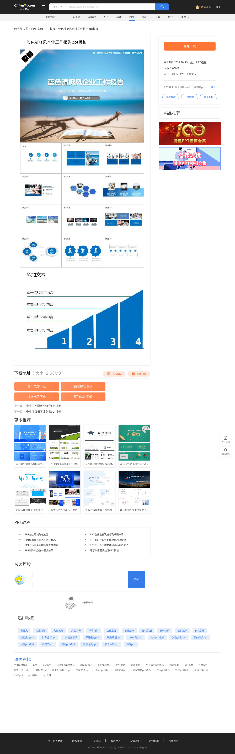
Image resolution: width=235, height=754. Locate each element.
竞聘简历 (164, 630)
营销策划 (182, 630)
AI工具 (77, 17)
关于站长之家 (55, 740)
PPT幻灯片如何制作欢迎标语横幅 (108, 539)
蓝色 (166, 74)
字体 (119, 17)
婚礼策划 (147, 630)
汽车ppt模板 (157, 637)
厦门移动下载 (83, 396)
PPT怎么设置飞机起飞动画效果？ (108, 534)
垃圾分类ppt (90, 644)
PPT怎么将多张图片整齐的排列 (41, 545)
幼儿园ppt (86, 665)
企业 (182, 74)
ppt (35, 665)
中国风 (24, 630)
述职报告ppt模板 (142, 670)
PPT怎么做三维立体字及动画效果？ (109, 545)
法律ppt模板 (27, 644)
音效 (157, 17)
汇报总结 (40, 630)
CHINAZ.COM (123, 747)
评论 (136, 579)
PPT (132, 17)
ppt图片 (32, 675)
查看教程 (171, 96)
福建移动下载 (83, 386)
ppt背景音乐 (70, 637)
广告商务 (96, 740)
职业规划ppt (114, 637)
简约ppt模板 (68, 644)
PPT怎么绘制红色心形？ (38, 534)
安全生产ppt (111, 644)
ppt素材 (199, 630)
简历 (144, 17)
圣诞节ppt (47, 644)
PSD (170, 17)
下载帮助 (117, 373)
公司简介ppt (82, 670)
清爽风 (174, 74)
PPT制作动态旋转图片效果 (39, 550)
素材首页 (50, 17)
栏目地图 (154, 740)
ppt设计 (46, 675)
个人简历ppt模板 (155, 665)
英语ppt (46, 665)
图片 (106, 17)
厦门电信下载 (36, 386)
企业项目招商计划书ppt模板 (43, 411)
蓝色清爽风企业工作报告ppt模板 (78, 28)
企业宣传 (111, 630)
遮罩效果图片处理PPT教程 (104, 550)
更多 (183, 17)
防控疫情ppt (27, 637)
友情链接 (135, 740)
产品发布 (76, 630)
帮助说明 (173, 740)
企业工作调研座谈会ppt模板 (43, 405)
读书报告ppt (135, 637)
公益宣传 (129, 630)
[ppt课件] (190, 169)
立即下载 (190, 46)
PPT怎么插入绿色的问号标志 (40, 539)
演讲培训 (94, 630)
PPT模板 (36, 28)
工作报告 (191, 74)
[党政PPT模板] (190, 144)
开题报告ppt (92, 637)
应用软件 (141, 373)
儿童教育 (58, 630)
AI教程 (92, 17)
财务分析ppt (49, 637)
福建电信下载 (36, 396)
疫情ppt (203, 665)
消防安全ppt (179, 637)
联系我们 (77, 740)
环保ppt (130, 644)
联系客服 (208, 96)
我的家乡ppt (200, 637)
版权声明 (115, 740)
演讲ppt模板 (103, 665)
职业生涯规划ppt (61, 670)
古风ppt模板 (21, 665)
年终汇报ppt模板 (66, 665)
